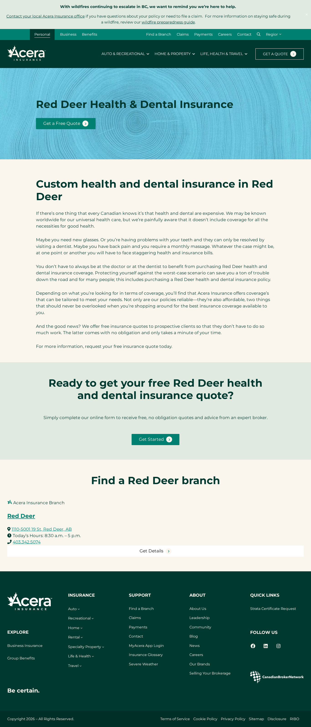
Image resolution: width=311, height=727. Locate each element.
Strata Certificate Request (273, 608)
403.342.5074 (27, 542)
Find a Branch (158, 34)
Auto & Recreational (123, 54)
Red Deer (21, 515)
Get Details (151, 551)
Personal (42, 34)
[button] (259, 34)
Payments (203, 34)
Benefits (89, 34)
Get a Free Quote (61, 123)
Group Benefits (21, 658)
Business (68, 34)
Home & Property (173, 54)
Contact (244, 34)
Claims (183, 34)
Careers (225, 34)
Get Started (151, 439)
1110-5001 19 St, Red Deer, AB (42, 529)
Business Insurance (25, 645)
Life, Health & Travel (221, 54)
